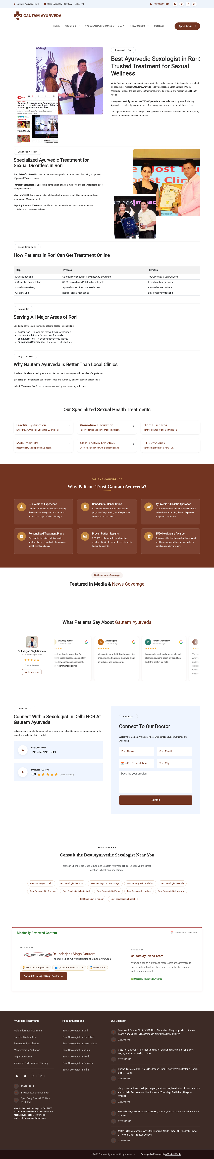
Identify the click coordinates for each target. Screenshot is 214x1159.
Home (56, 26)
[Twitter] (181, 4)
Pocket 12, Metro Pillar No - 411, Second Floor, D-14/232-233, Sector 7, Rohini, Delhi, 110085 (158, 1071)
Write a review (32, 672)
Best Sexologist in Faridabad (76, 891)
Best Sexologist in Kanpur (91, 899)
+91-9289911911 (161, 4)
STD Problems (154, 443)
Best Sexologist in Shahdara (140, 883)
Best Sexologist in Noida (172, 883)
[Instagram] (188, 4)
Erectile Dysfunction (31, 425)
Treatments (138, 26)
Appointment (185, 26)
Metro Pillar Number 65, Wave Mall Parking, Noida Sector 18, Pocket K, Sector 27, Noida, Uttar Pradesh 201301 (157, 1133)
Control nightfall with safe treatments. (161, 430)
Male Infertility (27, 443)
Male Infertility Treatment (28, 1030)
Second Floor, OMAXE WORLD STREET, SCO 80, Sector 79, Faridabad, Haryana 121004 (158, 1113)
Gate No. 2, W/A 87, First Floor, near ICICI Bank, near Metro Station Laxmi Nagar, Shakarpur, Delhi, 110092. (155, 1051)
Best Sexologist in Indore (139, 891)
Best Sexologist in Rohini (71, 883)
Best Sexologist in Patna (108, 891)
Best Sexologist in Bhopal (123, 899)
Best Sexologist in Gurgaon (43, 891)
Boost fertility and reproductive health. (34, 448)
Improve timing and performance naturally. (100, 430)
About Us (71, 26)
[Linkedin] (194, 4)
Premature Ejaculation (96, 425)
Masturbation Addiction (97, 443)
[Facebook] (175, 4)
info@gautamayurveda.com (35, 1092)
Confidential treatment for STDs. (158, 448)
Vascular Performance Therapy (105, 26)
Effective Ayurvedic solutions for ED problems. (38, 430)
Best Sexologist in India (76, 1069)
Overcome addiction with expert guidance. (99, 448)
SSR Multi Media (173, 1154)
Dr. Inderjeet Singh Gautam (73, 954)
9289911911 (27, 1086)
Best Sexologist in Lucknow (171, 891)
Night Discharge (155, 425)
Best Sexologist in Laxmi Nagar (105, 883)
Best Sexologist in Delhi (41, 883)
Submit (155, 799)
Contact (159, 26)
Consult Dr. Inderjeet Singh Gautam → (43, 976)
